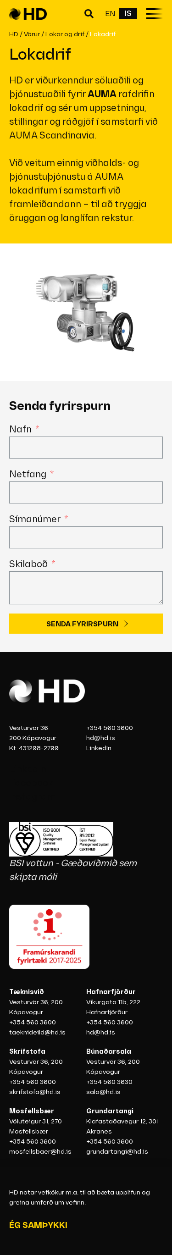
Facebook (31, 783)
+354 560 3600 (109, 728)
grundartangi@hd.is (117, 1151)
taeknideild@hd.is (37, 1032)
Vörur (32, 34)
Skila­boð (29, 564)
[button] (90, 14)
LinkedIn (98, 748)
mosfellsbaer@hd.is (40, 1151)
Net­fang (28, 474)
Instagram (32, 796)
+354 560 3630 (109, 1082)
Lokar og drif (64, 34)
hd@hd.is (100, 738)
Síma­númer (35, 519)
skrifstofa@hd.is (35, 1092)
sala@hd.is (103, 1092)
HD (13, 34)
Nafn (21, 429)
